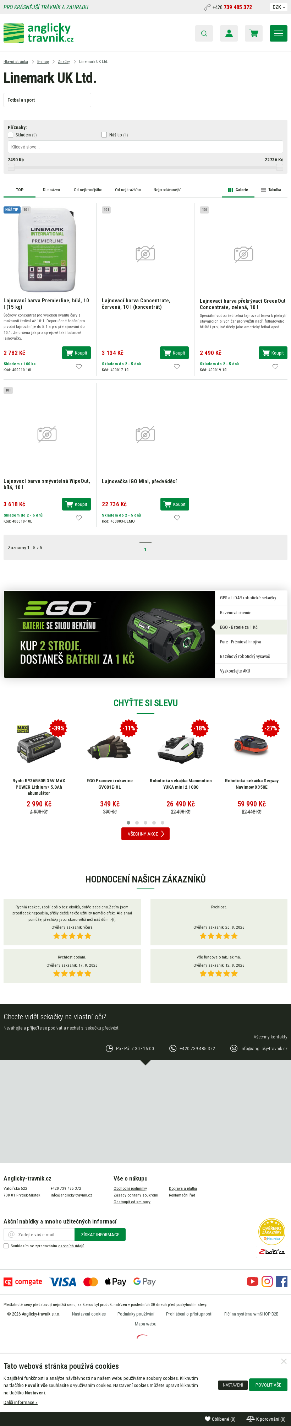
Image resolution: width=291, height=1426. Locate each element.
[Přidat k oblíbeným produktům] (79, 366)
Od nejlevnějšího (88, 189)
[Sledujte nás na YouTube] (252, 1285)
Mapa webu (146, 1324)
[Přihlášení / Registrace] (229, 33)
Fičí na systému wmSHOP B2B (251, 1314)
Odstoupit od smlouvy (132, 1201)
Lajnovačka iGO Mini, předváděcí (139, 481)
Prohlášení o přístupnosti (189, 1314)
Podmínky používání (135, 1314)
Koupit (81, 353)
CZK (277, 7)
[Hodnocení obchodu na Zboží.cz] (271, 1256)
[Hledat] (204, 33)
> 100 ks (28, 363)
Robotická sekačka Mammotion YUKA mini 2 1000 (181, 784)
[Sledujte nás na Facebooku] (281, 1285)
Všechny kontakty (270, 1036)
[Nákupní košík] (254, 33)
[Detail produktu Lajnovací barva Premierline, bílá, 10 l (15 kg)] (47, 250)
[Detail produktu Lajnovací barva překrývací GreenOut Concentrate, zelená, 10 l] (244, 253)
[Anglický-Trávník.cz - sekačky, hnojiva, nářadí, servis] (38, 41)
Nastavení (233, 1385)
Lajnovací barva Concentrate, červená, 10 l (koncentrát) (136, 303)
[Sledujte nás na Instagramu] (267, 1285)
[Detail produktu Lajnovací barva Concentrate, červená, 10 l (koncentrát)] (145, 253)
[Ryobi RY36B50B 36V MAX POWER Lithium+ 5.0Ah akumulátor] (39, 747)
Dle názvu (51, 189)
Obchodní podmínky (130, 1188)
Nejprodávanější (167, 189)
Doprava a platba (183, 1188)
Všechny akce (143, 834)
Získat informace (100, 1234)
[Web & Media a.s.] (142, 1337)
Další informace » (21, 1402)
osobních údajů (71, 1245)
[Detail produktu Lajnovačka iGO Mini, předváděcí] (145, 434)
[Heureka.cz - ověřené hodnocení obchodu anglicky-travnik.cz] (271, 1243)
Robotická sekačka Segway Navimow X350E (252, 784)
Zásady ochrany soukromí (136, 1195)
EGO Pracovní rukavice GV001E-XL (110, 784)
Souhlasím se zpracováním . (48, 1245)
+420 (232, 7)
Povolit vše (268, 1385)
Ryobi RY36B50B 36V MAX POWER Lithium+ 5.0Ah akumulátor (38, 787)
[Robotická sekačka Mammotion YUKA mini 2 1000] (180, 747)
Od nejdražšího (128, 189)
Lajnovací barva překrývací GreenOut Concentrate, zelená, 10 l (243, 304)
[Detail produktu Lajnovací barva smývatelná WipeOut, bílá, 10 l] (47, 434)
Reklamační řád (182, 1195)
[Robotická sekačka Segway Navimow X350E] (251, 747)
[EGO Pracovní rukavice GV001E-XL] (109, 747)
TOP (19, 189)
